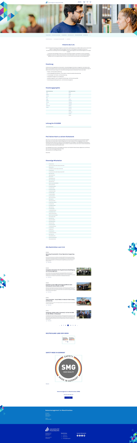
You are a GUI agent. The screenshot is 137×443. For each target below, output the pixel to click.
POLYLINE (47, 94)
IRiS (69, 97)
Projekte (69, 397)
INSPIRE (70, 92)
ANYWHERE (70, 100)
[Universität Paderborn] (68, 429)
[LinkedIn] (82, 435)
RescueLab (70, 108)
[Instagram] (77, 435)
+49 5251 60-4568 (48, 419)
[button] (80, 2)
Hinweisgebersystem (66, 438)
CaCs (47, 97)
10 (70, 325)
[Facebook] (80, 435)
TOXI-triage (70, 102)
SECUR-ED (70, 105)
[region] (67, 35)
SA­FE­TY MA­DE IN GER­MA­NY (55, 352)
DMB (63, 165)
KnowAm (47, 107)
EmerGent (70, 113)
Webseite (47, 383)
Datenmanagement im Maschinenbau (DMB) (55, 2)
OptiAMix (47, 100)
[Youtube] (84, 435)
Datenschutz (65, 436)
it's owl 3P (47, 102)
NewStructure (48, 105)
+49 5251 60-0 (47, 438)
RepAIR (47, 99)
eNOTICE (70, 94)
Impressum (65, 435)
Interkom (70, 99)
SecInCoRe (70, 107)
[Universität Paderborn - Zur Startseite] (47, 2)
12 (75, 325)
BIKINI (47, 92)
